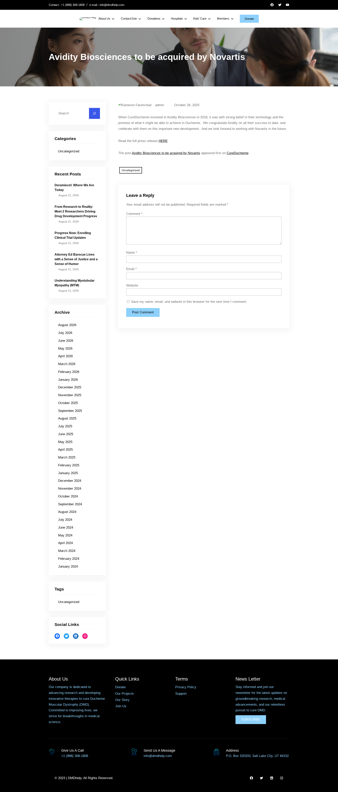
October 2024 (68, 496)
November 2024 (69, 488)
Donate (249, 18)
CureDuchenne (237, 153)
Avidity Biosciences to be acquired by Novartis (166, 153)
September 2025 (70, 411)
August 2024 (67, 512)
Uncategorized (68, 151)
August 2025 (67, 418)
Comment (134, 214)
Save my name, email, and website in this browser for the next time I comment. (189, 302)
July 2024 (65, 520)
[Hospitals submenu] (185, 18)
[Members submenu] (232, 18)
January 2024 (68, 566)
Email (131, 269)
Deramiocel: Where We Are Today (74, 188)
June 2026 (65, 341)
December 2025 (69, 387)
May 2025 (65, 442)
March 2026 (66, 364)
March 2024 (66, 551)
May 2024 (65, 535)
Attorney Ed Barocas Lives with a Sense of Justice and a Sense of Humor (76, 259)
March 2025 (66, 457)
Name (131, 252)
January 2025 (68, 473)
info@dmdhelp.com (112, 4)
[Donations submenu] (163, 18)
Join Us (120, 706)
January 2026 (68, 380)
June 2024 (65, 527)
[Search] (94, 113)
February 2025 (68, 465)
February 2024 (68, 559)
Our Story (122, 700)
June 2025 (65, 434)
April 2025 (65, 449)
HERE (163, 141)
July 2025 (65, 426)
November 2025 (69, 395)
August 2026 (67, 325)
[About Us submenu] (113, 18)
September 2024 (70, 504)
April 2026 (65, 356)
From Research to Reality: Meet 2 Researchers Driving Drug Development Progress (76, 211)
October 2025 (68, 403)
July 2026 (65, 333)
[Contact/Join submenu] (139, 18)
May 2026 (65, 348)
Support (181, 693)
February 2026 (68, 372)
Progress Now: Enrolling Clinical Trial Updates (73, 235)
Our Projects (124, 693)
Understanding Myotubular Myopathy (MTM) (74, 283)
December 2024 (69, 481)
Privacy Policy (185, 687)
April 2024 (65, 543)
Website (132, 285)
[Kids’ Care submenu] (209, 18)
